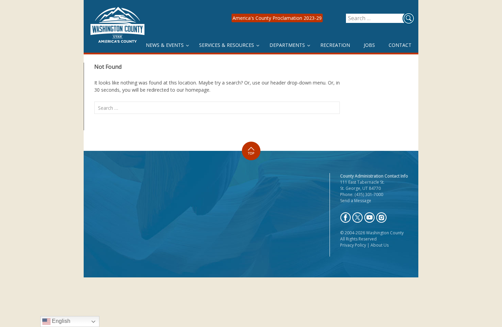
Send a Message (355, 201)
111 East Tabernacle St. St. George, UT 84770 (362, 185)
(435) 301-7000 (368, 194)
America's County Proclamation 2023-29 (277, 18)
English (60, 321)
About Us (380, 245)
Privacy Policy (353, 245)
